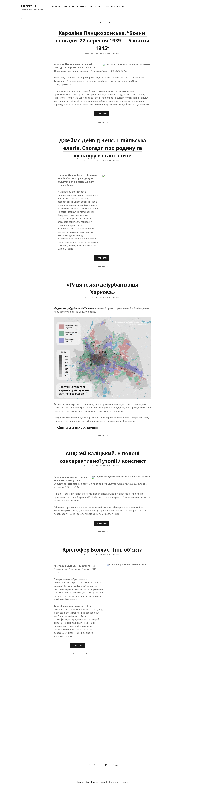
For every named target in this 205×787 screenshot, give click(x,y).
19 (106, 765)
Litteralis (28, 5)
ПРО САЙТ (56, 6)
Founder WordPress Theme (91, 782)
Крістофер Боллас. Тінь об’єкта (102, 549)
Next (115, 765)
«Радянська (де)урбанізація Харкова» (106, 6)
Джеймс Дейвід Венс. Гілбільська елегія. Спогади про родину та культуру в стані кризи (102, 148)
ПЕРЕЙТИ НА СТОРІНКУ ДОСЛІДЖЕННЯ (76, 427)
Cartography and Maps (75, 6)
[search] (183, 5)
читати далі (102, 114)
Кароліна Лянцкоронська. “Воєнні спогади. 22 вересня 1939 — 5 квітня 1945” (102, 41)
